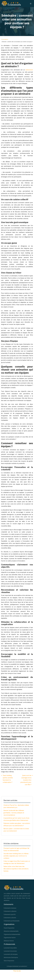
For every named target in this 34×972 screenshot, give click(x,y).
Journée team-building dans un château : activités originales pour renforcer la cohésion (16, 856)
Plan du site (17, 971)
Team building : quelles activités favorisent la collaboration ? (8, 779)
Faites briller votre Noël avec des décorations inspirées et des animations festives (16, 869)
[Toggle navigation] (31, 3)
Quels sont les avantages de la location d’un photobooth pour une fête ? (25, 780)
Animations (5, 39)
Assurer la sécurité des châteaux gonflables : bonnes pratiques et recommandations (14, 813)
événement (29, 70)
